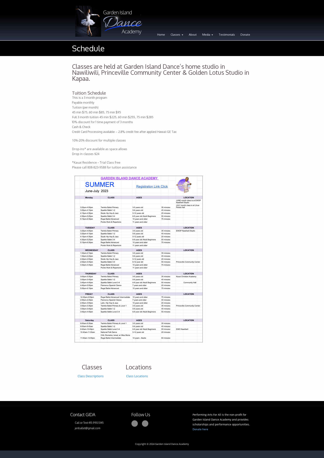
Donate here (200, 429)
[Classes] (91, 358)
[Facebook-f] (134, 423)
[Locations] (138, 358)
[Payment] (212, 354)
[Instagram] (145, 423)
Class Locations (137, 376)
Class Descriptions (90, 376)
